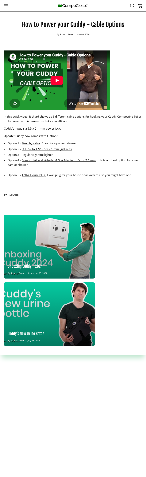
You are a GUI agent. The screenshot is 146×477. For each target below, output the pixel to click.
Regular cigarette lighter (37, 155)
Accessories (11, 378)
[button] (132, 5)
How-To (82, 378)
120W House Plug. (34, 175)
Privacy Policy (13, 433)
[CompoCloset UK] (73, 5)
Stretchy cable (31, 143)
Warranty (10, 421)
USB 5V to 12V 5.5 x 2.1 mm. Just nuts (47, 149)
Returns (9, 415)
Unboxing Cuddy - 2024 (25, 266)
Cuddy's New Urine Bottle (26, 333)
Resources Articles (88, 384)
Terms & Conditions (17, 427)
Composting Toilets (16, 372)
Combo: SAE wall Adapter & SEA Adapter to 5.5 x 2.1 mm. (59, 160)
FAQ (79, 372)
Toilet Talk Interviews (90, 390)
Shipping (9, 409)
